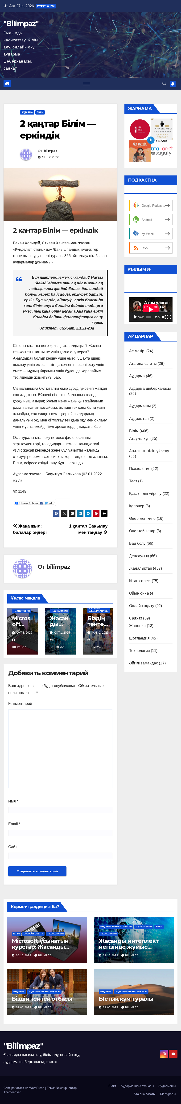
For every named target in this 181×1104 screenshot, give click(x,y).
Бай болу (137, 543)
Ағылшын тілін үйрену (149, 451)
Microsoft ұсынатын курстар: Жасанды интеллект (40, 946)
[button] (164, 84)
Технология (21, 611)
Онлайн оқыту (141, 606)
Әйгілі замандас (143, 663)
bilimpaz (50, 151)
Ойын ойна (139, 593)
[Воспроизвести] (135, 317)
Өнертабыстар (142, 531)
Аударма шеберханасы (98, 609)
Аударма (27, 112)
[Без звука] (164, 317)
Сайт (12, 847)
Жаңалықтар (140, 568)
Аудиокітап (139, 419)
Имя (13, 801)
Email (14, 824)
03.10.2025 (24, 955)
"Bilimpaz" (21, 23)
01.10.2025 (111, 955)
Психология (139, 469)
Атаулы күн (139, 439)
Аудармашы (140, 406)
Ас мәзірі (137, 351)
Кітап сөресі (140, 581)
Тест (133, 481)
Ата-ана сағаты (143, 363)
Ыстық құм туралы (126, 998)
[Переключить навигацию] (86, 84)
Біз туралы (168, 1094)
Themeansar (12, 1092)
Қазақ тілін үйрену (145, 494)
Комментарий (20, 704)
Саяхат (135, 618)
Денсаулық (139, 556)
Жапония (137, 626)
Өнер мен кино (142, 518)
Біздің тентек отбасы (97, 624)
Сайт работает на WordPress (24, 1088)
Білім (40, 112)
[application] (151, 309)
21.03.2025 (111, 1007)
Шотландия (139, 638)
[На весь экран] (169, 317)
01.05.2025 (24, 1007)
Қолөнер (136, 506)
